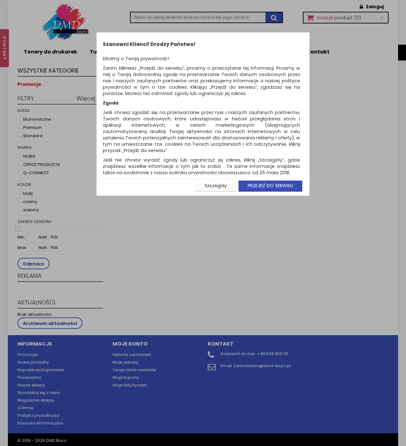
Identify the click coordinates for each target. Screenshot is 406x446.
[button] (215, 186)
